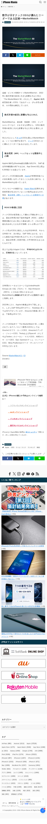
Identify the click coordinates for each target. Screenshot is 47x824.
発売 (36, 790)
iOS (39, 751)
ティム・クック (21, 447)
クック (19, 138)
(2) (24, 356)
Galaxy (15, 751)
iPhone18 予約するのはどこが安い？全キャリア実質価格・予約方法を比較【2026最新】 (30, 382)
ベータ (6, 787)
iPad (6, 754)
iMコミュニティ (31, 432)
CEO (12, 447)
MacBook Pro (19, 765)
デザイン (23, 783)
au (5, 751)
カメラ (18, 772)
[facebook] (10, 474)
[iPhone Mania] (9, 2)
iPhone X (34, 761)
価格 (28, 787)
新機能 (6, 790)
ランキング (31, 447)
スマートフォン (9, 779)
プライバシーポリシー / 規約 (11, 806)
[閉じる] (43, 799)
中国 (17, 787)
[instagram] (19, 474)
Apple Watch (29, 189)
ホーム (5, 803)
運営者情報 (12, 803)
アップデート (35, 769)
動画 (38, 787)
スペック (23, 776)
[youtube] (28, 474)
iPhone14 (7, 761)
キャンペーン (32, 772)
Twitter (6, 769)
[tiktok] (23, 474)
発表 (5, 794)
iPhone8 (7, 758)
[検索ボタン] (40, 2)
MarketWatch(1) (15, 356)
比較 (17, 790)
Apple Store (8, 747)
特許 (26, 790)
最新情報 (7, 22)
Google (27, 751)
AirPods (6, 743)
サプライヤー (8, 776)
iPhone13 (34, 758)
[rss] (37, 474)
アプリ (6, 772)
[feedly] (33, 474)
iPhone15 (21, 761)
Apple (27, 176)
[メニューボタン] (45, 2)
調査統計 (16, 794)
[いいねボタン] (5, 366)
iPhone (31, 754)
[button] (5, 55)
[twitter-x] (14, 474)
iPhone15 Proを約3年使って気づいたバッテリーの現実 (22, 546)
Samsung (34, 765)
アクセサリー (19, 769)
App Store (39, 747)
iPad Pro (17, 754)
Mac (6, 765)
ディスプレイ (8, 783)
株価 (38, 447)
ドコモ (35, 783)
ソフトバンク (25, 779)
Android (19, 743)
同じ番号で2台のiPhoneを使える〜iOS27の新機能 (20, 606)
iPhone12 (20, 758)
